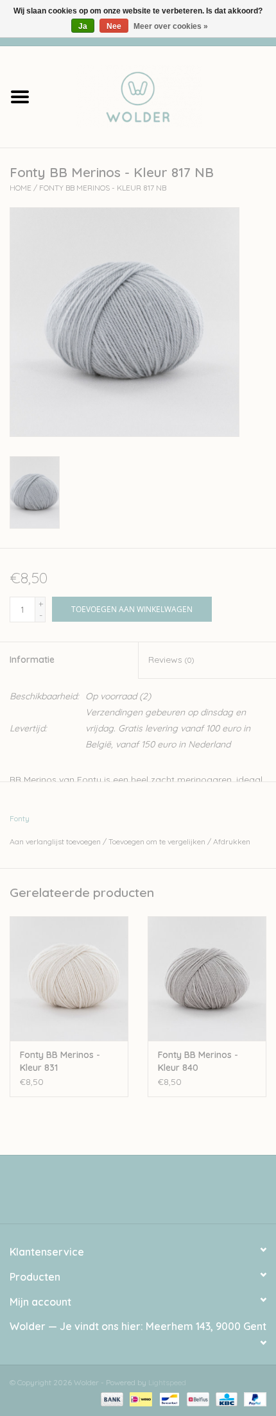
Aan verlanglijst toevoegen (55, 841)
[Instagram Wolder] (149, 1194)
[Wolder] (158, 95)
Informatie (32, 659)
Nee (114, 26)
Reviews (171, 659)
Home (20, 187)
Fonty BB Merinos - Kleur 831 (60, 1061)
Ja (82, 26)
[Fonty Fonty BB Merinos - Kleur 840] (207, 978)
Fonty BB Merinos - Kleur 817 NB (102, 187)
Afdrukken (231, 841)
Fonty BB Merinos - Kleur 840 (198, 1061)
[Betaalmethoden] (110, 1398)
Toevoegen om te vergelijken (157, 841)
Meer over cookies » (171, 26)
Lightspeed (167, 1382)
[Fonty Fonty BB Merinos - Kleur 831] (69, 978)
